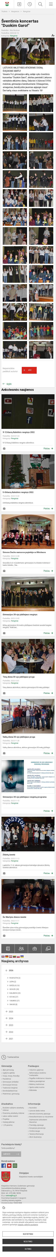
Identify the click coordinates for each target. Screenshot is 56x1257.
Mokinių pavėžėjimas (37, 1081)
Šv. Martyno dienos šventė (14, 917)
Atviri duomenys (35, 1137)
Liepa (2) (13, 982)
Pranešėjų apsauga (36, 1125)
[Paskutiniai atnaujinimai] (30, 4)
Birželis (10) (15, 985)
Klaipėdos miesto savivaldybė (31, 1177)
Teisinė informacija (36, 1134)
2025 (11, 1012)
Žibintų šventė (9, 855)
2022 (11, 1032)
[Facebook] (3, 1165)
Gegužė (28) (14, 989)
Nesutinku (28, 1241)
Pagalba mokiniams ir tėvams (40, 1078)
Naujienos (15, 11)
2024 (11, 1018)
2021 (11, 1039)
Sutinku (28, 1249)
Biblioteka (33, 1090)
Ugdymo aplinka (9, 1073)
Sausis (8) (13, 1004)
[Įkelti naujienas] (19, 4)
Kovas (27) (14, 997)
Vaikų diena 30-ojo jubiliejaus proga (19, 737)
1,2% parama (7, 1125)
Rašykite (6, 1154)
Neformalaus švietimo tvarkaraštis (37, 1074)
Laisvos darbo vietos (37, 1111)
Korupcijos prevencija (37, 1128)
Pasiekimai (7, 1079)
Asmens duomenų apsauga (39, 1114)
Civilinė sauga (34, 1131)
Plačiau (47, 448)
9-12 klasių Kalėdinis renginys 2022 (19, 432)
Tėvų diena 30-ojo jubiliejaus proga (19, 677)
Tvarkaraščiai (13, 1057)
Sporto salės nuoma (36, 1087)
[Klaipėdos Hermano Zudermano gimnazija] (7, 4)
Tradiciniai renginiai (10, 1088)
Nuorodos (33, 1108)
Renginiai (26, 11)
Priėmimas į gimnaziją (11, 1094)
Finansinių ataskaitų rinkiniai (13, 1113)
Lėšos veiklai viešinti (10, 1116)
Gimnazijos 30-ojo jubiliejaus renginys (20, 614)
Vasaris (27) (15, 1001)
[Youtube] (9, 1165)
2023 (11, 1025)
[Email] (15, 1165)
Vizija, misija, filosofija (11, 1076)
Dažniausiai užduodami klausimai (38, 1121)
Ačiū (27, 370)
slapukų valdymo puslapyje (28, 1225)
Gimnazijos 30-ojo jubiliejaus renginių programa (24, 797)
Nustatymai (28, 1234)
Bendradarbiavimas (10, 1091)
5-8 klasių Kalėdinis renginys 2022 (18, 492)
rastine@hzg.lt (11, 1196)
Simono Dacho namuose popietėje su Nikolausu (24, 552)
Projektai (6, 1119)
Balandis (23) (15, 993)
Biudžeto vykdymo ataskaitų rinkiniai (13, 1109)
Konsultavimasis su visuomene (41, 1117)
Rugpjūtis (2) (15, 978)
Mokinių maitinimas (36, 1084)
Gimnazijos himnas (10, 1085)
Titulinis (4, 11)
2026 (11, 970)
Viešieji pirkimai (8, 1122)
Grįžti (9, 384)
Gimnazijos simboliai (10, 1082)
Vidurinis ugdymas (36, 1070)
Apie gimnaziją (8, 1070)
